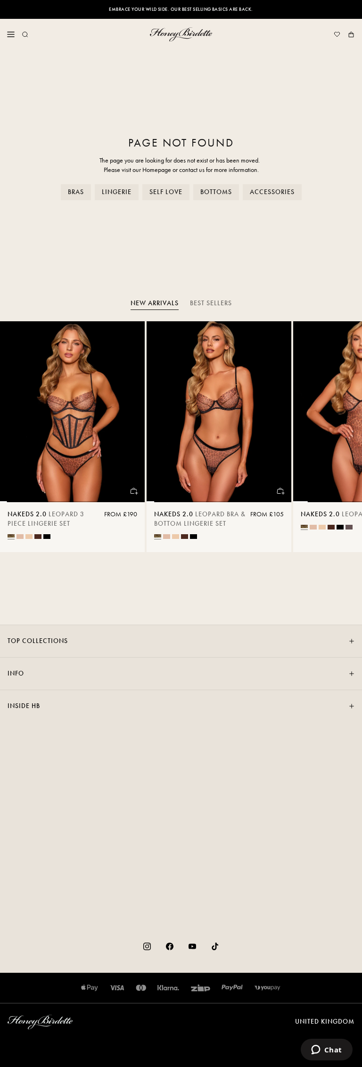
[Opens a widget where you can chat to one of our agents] (326, 1050)
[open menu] (11, 34)
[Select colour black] (46, 536)
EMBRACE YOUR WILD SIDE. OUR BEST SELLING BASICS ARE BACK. (181, 9)
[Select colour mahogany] (37, 536)
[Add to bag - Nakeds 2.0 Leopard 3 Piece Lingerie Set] (133, 490)
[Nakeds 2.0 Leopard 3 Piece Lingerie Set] (72, 411)
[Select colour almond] (20, 536)
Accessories (272, 192)
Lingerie (117, 192)
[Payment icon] (267, 988)
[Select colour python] (349, 527)
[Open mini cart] (351, 34)
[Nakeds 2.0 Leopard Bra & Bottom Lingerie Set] (219, 411)
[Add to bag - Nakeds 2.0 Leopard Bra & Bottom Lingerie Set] (280, 490)
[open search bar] (25, 34)
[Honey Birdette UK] (181, 34)
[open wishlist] (337, 34)
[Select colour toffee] (29, 536)
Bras (76, 192)
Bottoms (216, 192)
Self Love (165, 192)
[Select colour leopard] (11, 536)
